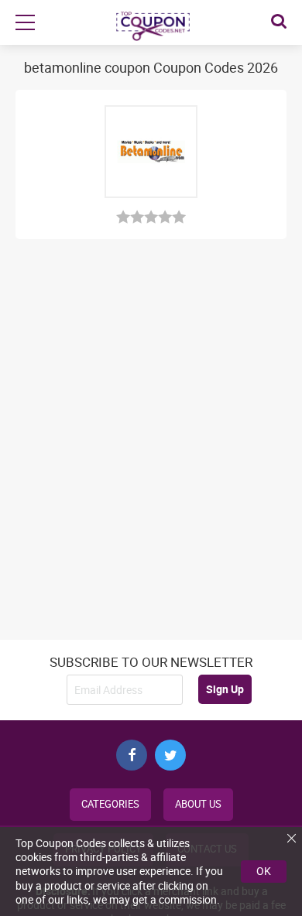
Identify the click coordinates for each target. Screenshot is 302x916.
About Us (198, 804)
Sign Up (225, 689)
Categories (110, 804)
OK (263, 870)
